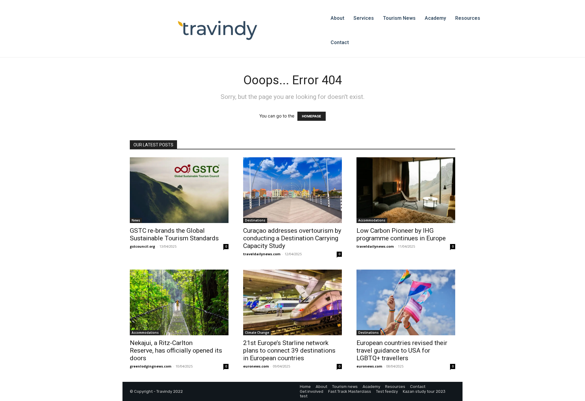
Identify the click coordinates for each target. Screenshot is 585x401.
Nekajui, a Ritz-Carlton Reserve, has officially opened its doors (176, 350)
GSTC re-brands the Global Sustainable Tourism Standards (174, 234)
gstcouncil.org (142, 246)
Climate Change (257, 332)
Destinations (255, 220)
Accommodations (371, 220)
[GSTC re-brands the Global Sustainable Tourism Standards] (179, 190)
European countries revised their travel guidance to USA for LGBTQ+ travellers (401, 350)
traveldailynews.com (261, 254)
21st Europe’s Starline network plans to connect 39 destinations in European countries (289, 350)
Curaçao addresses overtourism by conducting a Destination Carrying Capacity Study (292, 238)
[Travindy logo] (217, 30)
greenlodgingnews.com (150, 366)
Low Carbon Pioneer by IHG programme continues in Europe (401, 234)
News (136, 220)
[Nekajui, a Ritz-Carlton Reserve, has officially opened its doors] (179, 302)
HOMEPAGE (311, 116)
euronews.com (256, 366)
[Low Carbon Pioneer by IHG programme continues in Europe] (405, 190)
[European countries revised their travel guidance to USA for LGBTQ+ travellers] (405, 302)
